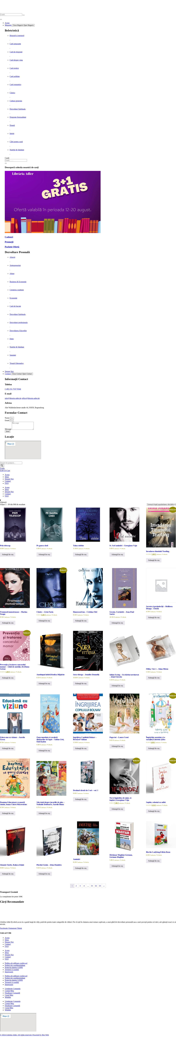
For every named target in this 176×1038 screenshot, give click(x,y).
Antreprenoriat (15, 265)
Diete (12, 339)
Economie (13, 298)
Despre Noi (9, 479)
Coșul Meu (9, 995)
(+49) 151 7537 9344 (13, 389)
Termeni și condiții (12, 970)
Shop (7, 477)
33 (100, 886)
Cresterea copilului (17, 290)
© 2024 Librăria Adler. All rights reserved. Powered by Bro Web (24, 1035)
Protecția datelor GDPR (14, 967)
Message (8, 429)
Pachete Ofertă (12, 247)
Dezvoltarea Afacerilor (18, 331)
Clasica (12, 93)
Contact (8, 481)
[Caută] (6, 163)
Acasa (7, 475)
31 (92, 886)
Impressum (9, 972)
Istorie (12, 133)
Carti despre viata (16, 60)
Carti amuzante (15, 44)
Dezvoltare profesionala (19, 322)
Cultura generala (16, 101)
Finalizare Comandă (12, 993)
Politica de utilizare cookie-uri (16, 963)
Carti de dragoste (16, 52)
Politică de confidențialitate (15, 965)
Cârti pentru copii (16, 142)
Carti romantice (15, 85)
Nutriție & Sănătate (17, 150)
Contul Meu (9, 991)
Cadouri (9, 237)
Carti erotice (14, 68)
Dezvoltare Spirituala (18, 109)
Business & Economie (18, 282)
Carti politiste (15, 76)
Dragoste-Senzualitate (18, 117)
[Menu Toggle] (1, 19)
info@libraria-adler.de (13, 398)
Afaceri (12, 257)
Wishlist (8, 997)
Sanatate (13, 355)
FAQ (7, 483)
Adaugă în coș (7, 554)
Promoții (9, 242)
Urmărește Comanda (12, 989)
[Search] (2, 465)
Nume (7, 418)
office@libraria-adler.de (31, 398)
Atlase (12, 274)
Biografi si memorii (17, 36)
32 (96, 886)
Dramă (12, 125)
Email (7, 420)
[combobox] (16, 160)
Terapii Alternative (17, 363)
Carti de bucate (15, 306)
